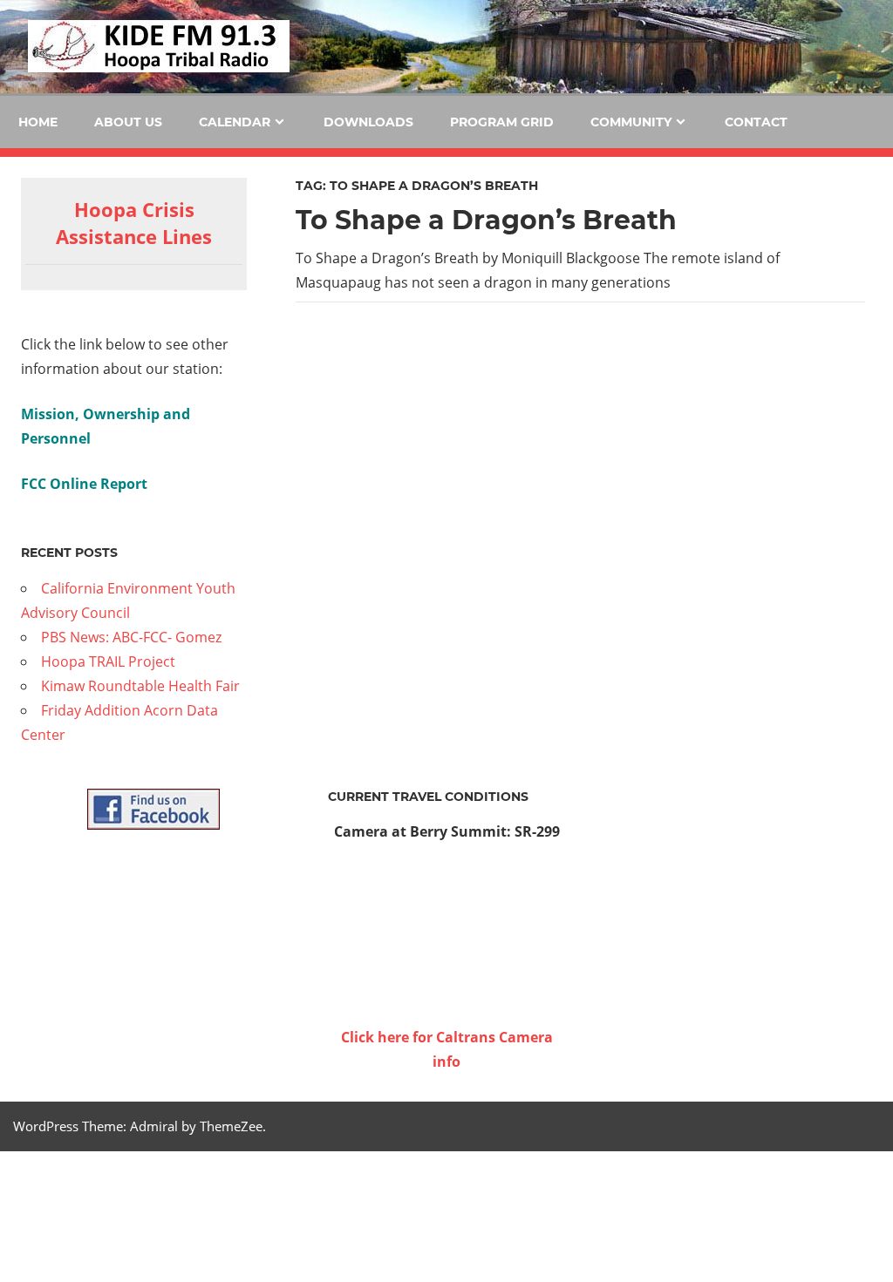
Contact (756, 122)
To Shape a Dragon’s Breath (486, 220)
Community (630, 122)
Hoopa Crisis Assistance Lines (134, 222)
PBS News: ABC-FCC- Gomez (131, 637)
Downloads (368, 122)
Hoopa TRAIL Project (108, 661)
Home (38, 122)
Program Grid (502, 122)
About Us (128, 122)
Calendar (234, 122)
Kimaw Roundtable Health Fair (140, 685)
